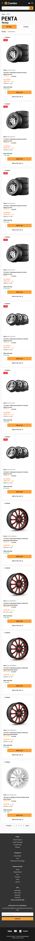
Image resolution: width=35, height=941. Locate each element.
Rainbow (17, 877)
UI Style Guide (17, 844)
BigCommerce (25, 936)
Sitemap (17, 847)
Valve (17, 879)
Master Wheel (17, 872)
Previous (8, 825)
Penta (17, 869)
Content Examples (17, 842)
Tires (17, 858)
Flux (17, 874)
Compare (25, 26)
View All (17, 882)
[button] (9, 27)
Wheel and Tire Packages (17, 861)
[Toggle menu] (2, 3)
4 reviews (13, 142)
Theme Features (17, 839)
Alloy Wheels (17, 856)
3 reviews (13, 76)
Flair (14, 936)
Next (27, 825)
